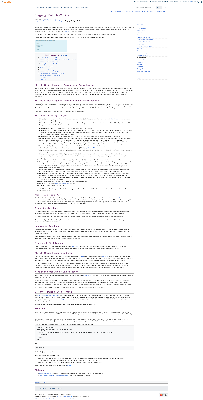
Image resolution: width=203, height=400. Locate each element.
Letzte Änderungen (82, 7)
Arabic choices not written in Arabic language (53, 375)
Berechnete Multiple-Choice (144, 46)
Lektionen (68, 31)
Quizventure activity (45, 373)
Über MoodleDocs (47, 399)
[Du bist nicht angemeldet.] (166, 7)
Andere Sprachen (57, 388)
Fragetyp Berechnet (67, 299)
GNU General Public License (63, 396)
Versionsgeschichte (162, 11)
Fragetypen (140, 32)
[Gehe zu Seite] (157, 7)
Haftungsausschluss (58, 399)
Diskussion (137, 11)
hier (68, 365)
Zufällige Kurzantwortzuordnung (145, 69)
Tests (82, 256)
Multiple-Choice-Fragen (51, 19)
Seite (129, 11)
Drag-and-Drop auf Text (143, 41)
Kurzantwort (140, 60)
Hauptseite (40, 7)
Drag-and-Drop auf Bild (143, 37)
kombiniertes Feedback (62, 183)
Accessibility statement (71, 399)
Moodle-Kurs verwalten (50, 21)
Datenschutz (38, 399)
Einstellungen (114, 119)
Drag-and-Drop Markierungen (145, 39)
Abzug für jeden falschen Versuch (93, 148)
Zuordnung (140, 66)
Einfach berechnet (142, 44)
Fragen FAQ (140, 78)
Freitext (139, 50)
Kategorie (38, 382)
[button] (200, 1)
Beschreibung (140, 48)
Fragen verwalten (141, 28)
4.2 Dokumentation (117, 11)
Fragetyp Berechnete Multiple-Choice (48, 295)
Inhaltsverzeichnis (53, 7)
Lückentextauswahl (142, 55)
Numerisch (140, 62)
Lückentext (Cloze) (142, 53)
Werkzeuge (43, 388)
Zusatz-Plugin (87, 275)
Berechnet (140, 35)
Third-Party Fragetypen (143, 71)
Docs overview (67, 7)
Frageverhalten (141, 30)
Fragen (61, 21)
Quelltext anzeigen (148, 11)
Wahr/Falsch (140, 64)
